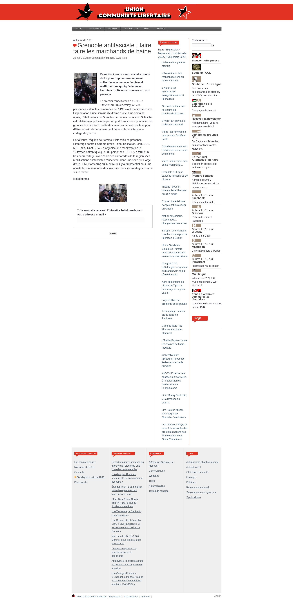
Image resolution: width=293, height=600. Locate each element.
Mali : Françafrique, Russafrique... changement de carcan (174, 220)
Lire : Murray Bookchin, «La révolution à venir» (174, 399)
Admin (217, 596)
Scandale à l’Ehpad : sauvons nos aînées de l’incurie (175, 176)
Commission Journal (102, 58)
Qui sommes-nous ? (85, 462)
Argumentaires (157, 486)
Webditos (154, 476)
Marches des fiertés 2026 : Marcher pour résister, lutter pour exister (126, 540)
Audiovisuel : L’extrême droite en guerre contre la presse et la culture (127, 565)
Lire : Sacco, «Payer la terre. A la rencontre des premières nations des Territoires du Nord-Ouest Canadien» (174, 432)
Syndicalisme (193, 497)
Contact (160, 29)
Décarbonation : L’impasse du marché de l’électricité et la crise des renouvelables (128, 466)
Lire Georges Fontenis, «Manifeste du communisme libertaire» (127, 478)
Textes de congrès (158, 491)
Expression (95, 29)
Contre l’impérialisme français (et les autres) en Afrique (174, 205)
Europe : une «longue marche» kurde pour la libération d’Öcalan (174, 234)
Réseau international (197, 487)
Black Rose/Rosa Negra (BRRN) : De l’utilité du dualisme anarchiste (125, 503)
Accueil (79, 29)
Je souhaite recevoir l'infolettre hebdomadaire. (111, 210)
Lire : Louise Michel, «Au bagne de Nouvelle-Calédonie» (174, 414)
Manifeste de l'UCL (84, 467)
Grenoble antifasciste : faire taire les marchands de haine (174, 110)
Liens (147, 29)
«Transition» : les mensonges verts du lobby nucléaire (173, 77)
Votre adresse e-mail (91, 214)
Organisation (131, 29)
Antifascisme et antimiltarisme (202, 462)
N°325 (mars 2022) (176, 57)
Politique (191, 482)
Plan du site (80, 482)
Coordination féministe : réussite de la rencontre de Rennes (175, 150)
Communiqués (157, 470)
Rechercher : (199, 40)
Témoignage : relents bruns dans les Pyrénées (173, 315)
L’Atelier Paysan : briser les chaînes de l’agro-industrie (175, 344)
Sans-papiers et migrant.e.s (201, 492)
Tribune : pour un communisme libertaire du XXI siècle (174, 190)
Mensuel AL (164, 53)
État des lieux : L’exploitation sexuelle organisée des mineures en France (127, 490)
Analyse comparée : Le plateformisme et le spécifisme (124, 552)
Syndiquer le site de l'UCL (91, 477)
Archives (112, 29)
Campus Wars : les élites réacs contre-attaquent (172, 329)
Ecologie (191, 477)
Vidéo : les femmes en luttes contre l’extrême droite (174, 135)
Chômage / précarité (197, 472)
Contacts (79, 472)
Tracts (152, 481)
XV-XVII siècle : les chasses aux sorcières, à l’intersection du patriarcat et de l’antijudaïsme (174, 380)
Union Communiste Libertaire (91, 596)
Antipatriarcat (193, 467)
